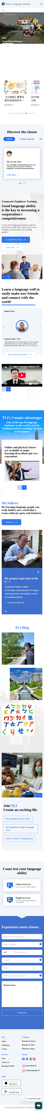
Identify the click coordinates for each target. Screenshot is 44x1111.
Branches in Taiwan (28, 1041)
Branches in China (28, 1045)
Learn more (11, 175)
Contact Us (5, 1062)
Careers (4, 1049)
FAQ (3, 1058)
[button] (9, 113)
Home (4, 10)
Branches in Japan (28, 1049)
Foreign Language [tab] (27, 139)
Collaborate (6, 1045)
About (4, 1041)
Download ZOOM (8, 1066)
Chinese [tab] (9, 139)
